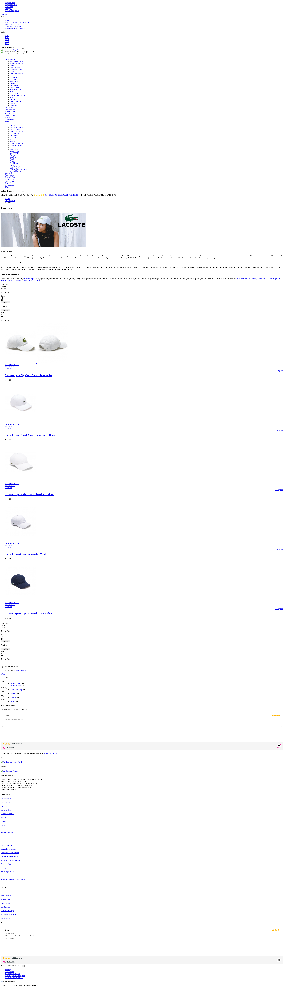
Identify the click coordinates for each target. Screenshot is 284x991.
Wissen (3, 674)
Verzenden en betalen (8, 849)
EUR (7, 36)
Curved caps (29, 279)
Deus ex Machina (242, 279)
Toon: (3, 296)
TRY (7, 42)
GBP (7, 38)
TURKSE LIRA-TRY (13, 26)
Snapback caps (6, 892)
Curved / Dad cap (16, 690)
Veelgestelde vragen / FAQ (10, 860)
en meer (15, 686)
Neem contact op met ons (14, 978)
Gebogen (13, 698)
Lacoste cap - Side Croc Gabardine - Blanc (29, 494)
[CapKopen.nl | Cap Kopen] (11, 50)
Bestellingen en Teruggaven (15, 976)
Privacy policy (6, 864)
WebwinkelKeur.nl (50, 753)
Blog (2, 875)
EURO (7, 20)
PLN (7, 40)
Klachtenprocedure (7, 872)
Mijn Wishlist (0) (11, 5)
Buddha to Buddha (265, 279)
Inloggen (8, 9)
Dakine (3, 821)
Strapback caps (6, 896)
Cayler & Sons (6, 810)
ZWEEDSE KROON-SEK (15, 28)
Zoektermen (9, 972)
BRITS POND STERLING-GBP (17, 22)
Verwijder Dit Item (19, 670)
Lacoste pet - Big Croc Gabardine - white (28, 375)
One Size (13, 694)
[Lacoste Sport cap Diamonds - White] (20, 541)
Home (7, 199)
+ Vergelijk (279, 371)
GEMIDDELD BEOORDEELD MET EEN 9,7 (62, 195)
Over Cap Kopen (7, 845)
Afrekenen (9, 7)
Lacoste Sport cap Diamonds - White (26, 553)
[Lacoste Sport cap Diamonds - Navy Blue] (20, 601)
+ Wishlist (8, 369)
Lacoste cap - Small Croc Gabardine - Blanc (30, 434)
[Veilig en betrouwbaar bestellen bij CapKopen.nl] (12, 762)
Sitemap (8, 970)
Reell (3, 829)
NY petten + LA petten (9, 914)
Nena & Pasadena (7, 833)
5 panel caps (5, 918)
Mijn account (10, 3)
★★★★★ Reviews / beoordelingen (14, 879)
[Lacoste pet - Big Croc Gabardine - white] (36, 363)
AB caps (4, 806)
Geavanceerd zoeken (12, 974)
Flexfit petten (5, 903)
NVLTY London (17, 280)
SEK (7, 44)
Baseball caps (5, 907)
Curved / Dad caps (7, 911)
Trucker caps (5, 899)
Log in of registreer (12, 11)
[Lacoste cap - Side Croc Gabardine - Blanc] (20, 482)
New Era (40, 280)
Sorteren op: (5, 284)
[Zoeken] (23, 48)
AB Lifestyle (253, 279)
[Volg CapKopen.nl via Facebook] (10, 771)
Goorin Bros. (5, 802)
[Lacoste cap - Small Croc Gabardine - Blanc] (20, 422)
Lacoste (3, 256)
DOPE (7, 280)
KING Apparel (29, 280)
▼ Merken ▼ (10, 201)
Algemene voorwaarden (9, 856)
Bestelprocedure (6, 868)
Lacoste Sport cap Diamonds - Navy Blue (28, 613)
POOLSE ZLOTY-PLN (13, 24)
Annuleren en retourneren (10, 853)
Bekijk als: (4, 306)
